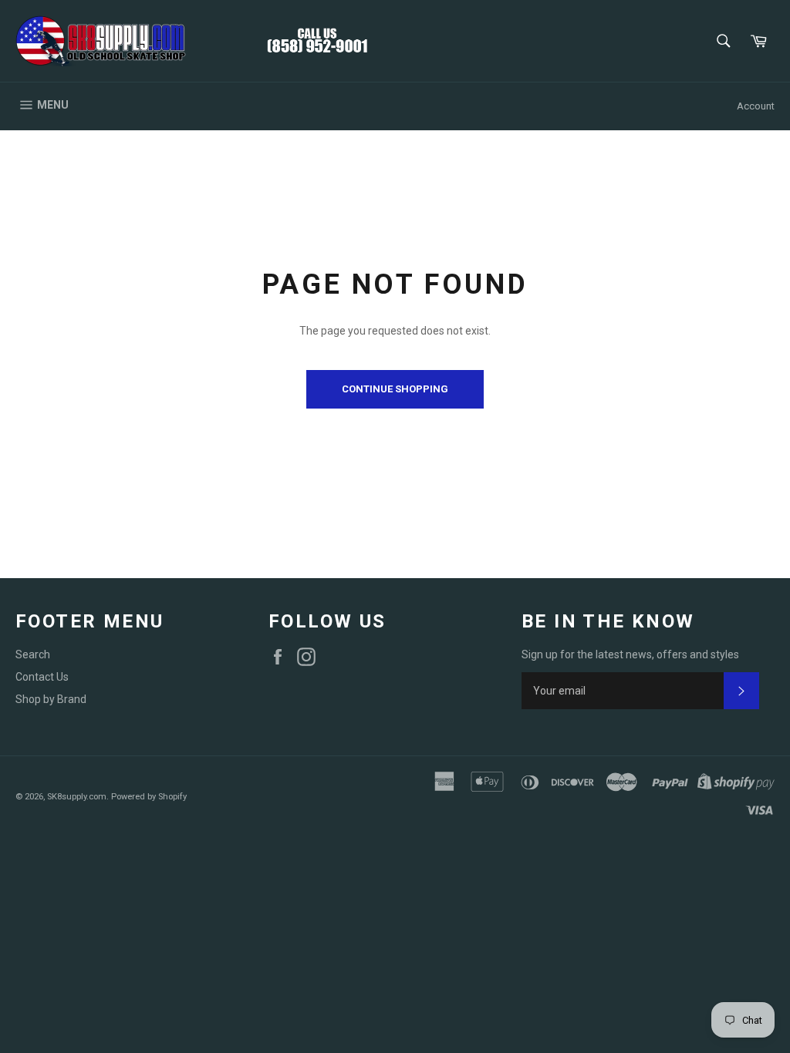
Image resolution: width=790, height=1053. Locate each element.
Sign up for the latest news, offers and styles (630, 654)
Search (32, 654)
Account (756, 106)
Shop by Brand (50, 699)
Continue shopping (395, 389)
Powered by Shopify (149, 797)
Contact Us (42, 677)
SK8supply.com (76, 797)
